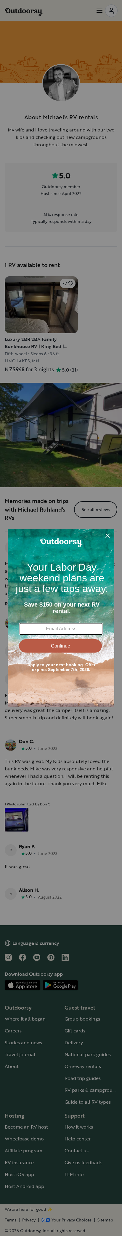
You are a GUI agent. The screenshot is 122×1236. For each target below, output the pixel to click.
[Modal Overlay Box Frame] (61, 618)
